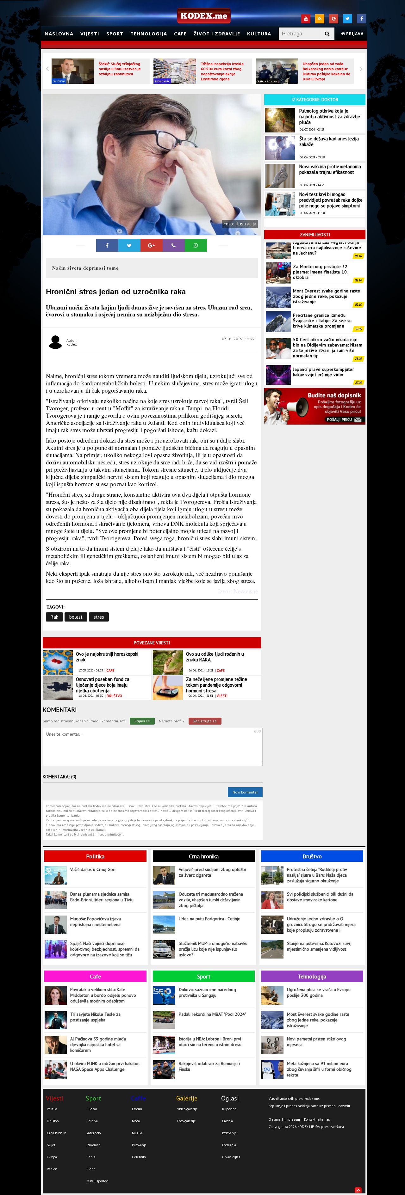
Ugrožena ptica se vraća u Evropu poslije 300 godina (319, 992)
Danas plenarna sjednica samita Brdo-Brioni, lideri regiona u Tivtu (102, 897)
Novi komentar (245, 792)
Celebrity (139, 1157)
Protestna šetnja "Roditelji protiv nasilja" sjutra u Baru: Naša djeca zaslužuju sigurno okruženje (317, 875)
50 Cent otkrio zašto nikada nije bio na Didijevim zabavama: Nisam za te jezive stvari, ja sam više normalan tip (327, 329)
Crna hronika (267, 81)
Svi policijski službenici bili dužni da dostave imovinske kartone (320, 897)
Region (52, 1169)
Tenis (91, 1157)
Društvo (59, 81)
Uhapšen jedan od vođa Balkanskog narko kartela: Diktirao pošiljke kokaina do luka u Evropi (326, 71)
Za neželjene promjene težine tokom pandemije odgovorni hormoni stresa (216, 685)
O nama (274, 1119)
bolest (76, 617)
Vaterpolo (94, 1133)
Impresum (292, 1119)
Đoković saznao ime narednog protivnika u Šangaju (207, 992)
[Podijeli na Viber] (174, 245)
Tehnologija (148, 33)
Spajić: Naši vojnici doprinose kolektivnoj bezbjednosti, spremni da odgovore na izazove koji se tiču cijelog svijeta (105, 949)
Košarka (92, 1121)
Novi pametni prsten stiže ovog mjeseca (316, 1041)
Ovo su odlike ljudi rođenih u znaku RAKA (215, 657)
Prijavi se (142, 721)
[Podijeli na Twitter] (129, 245)
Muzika (137, 1133)
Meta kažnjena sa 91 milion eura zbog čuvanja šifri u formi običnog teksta (319, 1069)
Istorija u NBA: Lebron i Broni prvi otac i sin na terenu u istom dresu (210, 1041)
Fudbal (92, 1109)
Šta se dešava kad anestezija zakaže (329, 141)
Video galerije (187, 1109)
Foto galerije (186, 1121)
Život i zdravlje (217, 33)
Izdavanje (229, 1133)
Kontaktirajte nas (317, 1119)
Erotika (137, 1109)
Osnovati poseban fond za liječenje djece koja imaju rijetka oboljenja (102, 685)
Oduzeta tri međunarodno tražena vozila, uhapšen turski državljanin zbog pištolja (211, 899)
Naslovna (59, 33)
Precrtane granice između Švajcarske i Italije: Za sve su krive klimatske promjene (322, 302)
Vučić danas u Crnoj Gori (92, 869)
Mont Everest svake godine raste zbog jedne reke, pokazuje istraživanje (326, 278)
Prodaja (227, 1121)
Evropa (52, 1157)
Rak (54, 617)
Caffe (138, 1098)
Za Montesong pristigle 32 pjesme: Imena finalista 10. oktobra (320, 253)
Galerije (186, 1098)
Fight (91, 1169)
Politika (95, 856)
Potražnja (229, 1145)
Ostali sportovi (98, 1181)
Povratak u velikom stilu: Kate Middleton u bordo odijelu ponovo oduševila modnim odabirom (103, 995)
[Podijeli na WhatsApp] (196, 245)
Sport (114, 33)
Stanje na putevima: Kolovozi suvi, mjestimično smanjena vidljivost (319, 946)
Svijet (51, 1145)
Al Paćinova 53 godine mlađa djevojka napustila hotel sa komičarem (98, 1044)
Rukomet (93, 1145)
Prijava (354, 33)
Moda (136, 1121)
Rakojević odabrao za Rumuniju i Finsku (209, 1066)
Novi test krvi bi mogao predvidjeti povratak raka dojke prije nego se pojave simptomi (331, 200)
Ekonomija (162, 81)
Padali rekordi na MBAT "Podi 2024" (212, 1014)
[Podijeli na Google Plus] (151, 245)
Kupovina (229, 1109)
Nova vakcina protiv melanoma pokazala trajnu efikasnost (330, 169)
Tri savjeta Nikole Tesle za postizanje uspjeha (95, 1017)
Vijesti (89, 33)
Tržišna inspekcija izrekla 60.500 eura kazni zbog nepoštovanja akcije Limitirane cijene (222, 71)
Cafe (180, 33)
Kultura (259, 33)
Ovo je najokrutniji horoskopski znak (107, 657)
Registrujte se (205, 721)
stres (99, 617)
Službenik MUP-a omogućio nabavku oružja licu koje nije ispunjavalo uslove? (213, 949)
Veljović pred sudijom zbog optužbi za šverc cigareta (212, 872)
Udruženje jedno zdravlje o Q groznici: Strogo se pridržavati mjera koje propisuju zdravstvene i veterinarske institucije (321, 924)
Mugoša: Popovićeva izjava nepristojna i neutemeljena (95, 921)
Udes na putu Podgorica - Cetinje (209, 919)
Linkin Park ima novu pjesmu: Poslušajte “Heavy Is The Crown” (326, 377)
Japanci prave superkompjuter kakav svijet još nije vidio (323, 353)
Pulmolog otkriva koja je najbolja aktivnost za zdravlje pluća (329, 116)
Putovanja (139, 1145)
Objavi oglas (231, 1157)
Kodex (71, 344)
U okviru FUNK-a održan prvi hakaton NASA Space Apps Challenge (105, 1066)
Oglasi (230, 1098)
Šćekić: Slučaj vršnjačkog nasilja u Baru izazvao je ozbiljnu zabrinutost (120, 68)
